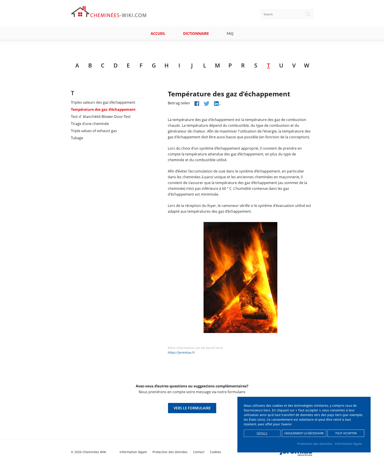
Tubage (77, 137)
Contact (198, 452)
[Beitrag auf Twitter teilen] (207, 103)
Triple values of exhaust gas (94, 130)
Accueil (158, 33)
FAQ (230, 33)
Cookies (215, 452)
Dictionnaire (196, 33)
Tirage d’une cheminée (90, 123)
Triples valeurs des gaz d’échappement (103, 102)
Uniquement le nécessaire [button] (304, 433)
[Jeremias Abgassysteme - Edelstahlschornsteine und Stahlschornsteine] (296, 454)
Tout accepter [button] (346, 433)
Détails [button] (262, 433)
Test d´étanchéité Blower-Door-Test (101, 116)
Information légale (348, 444)
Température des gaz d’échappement (103, 109)
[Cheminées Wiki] (109, 15)
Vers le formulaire (192, 408)
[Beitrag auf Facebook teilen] (196, 103)
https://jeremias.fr (181, 352)
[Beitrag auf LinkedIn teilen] (217, 103)
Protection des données (314, 444)
